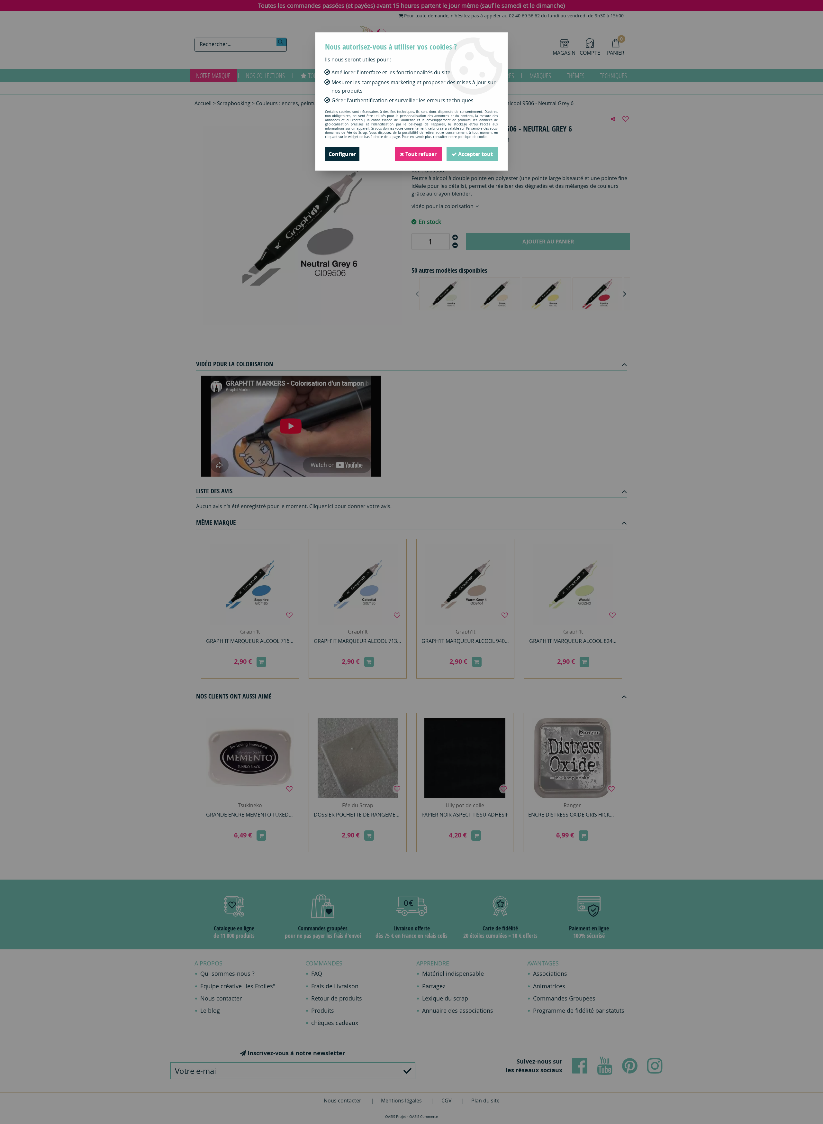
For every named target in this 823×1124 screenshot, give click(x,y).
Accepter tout (475, 154)
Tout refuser (420, 154)
